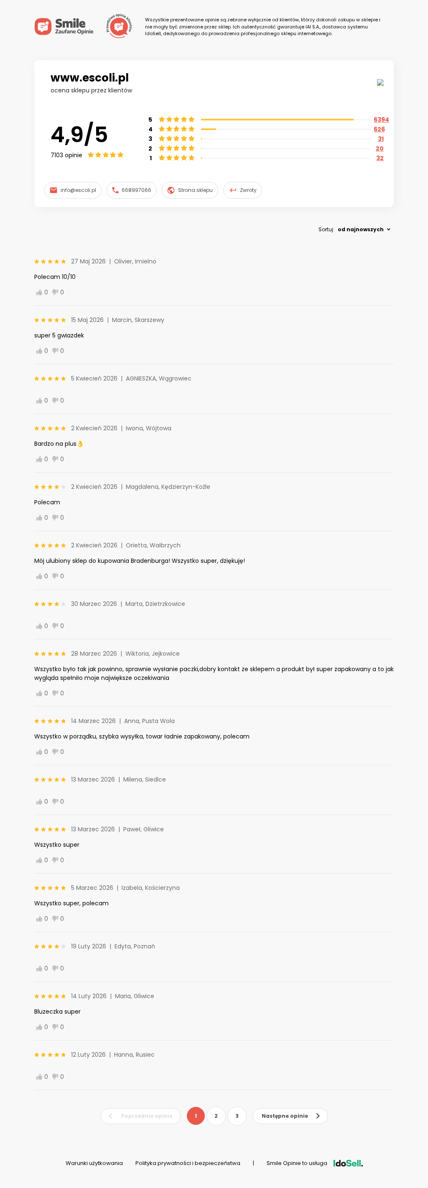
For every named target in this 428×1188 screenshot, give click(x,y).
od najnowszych (361, 229)
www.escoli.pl (90, 77)
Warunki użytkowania (94, 1163)
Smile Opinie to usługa (297, 1163)
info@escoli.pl (78, 190)
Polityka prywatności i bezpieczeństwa (187, 1163)
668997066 (136, 190)
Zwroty (248, 190)
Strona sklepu (195, 190)
